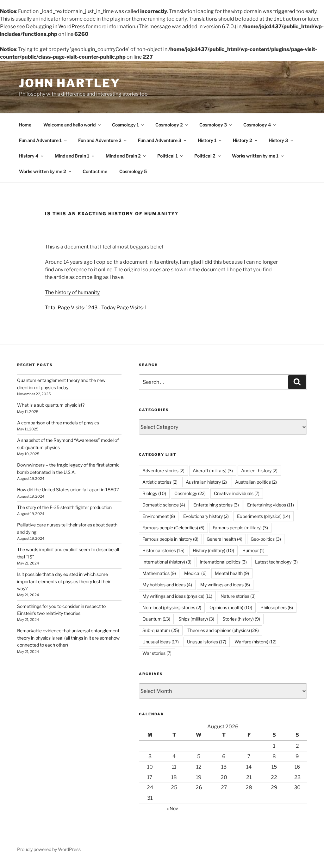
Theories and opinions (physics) (223, 630)
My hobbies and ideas (167, 584)
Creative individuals (236, 493)
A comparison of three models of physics (58, 422)
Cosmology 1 (125, 124)
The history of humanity (72, 292)
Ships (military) (196, 619)
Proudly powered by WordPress (49, 849)
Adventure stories (163, 470)
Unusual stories (206, 641)
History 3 (278, 140)
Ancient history (259, 470)
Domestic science (163, 504)
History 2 (242, 140)
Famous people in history (170, 539)
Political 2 (204, 155)
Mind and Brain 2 (123, 155)
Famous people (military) (240, 527)
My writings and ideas (225, 584)
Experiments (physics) (263, 516)
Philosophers (276, 607)
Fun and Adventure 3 (159, 140)
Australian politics (256, 482)
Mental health (232, 573)
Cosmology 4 (257, 124)
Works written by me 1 (255, 155)
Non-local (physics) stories (171, 607)
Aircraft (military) (213, 470)
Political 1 (167, 155)
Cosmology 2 (169, 124)
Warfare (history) (255, 641)
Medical (195, 573)
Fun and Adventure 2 (100, 140)
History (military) (213, 550)
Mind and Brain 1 (72, 155)
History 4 (28, 155)
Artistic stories (160, 482)
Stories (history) (241, 619)
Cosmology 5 (133, 171)
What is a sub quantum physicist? (50, 405)
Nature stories (238, 596)
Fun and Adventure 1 (40, 140)
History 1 (207, 140)
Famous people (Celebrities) (173, 527)
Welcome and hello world (69, 124)
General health (224, 539)
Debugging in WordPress (55, 26)
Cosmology (190, 493)
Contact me (95, 171)
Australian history (206, 482)
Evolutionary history (206, 516)
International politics (223, 561)
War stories (156, 653)
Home (25, 124)
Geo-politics (266, 539)
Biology (154, 493)
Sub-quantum (160, 630)
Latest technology (276, 561)
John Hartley (69, 83)
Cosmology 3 (213, 124)
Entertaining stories (216, 504)
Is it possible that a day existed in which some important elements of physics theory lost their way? (63, 581)
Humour (253, 550)
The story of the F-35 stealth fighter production (64, 507)
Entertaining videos (270, 504)
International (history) (166, 561)
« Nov (172, 808)
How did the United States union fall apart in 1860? (68, 489)
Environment (158, 516)
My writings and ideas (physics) (177, 596)
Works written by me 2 (42, 171)
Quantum (156, 619)
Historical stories (163, 550)
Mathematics (159, 573)
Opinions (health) (230, 607)
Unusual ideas (160, 641)
